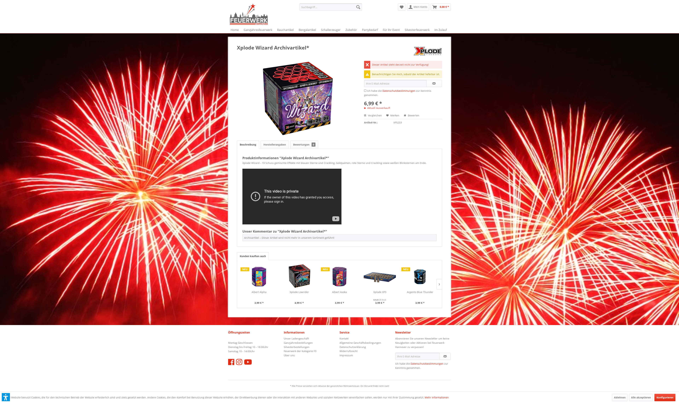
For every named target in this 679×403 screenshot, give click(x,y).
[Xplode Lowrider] (299, 276)
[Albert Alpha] (259, 276)
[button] (6, 397)
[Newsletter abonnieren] (445, 356)
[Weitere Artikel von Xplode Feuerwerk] (428, 51)
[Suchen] (358, 7)
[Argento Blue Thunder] (420, 276)
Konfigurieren (665, 397)
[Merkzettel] (401, 7)
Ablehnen (620, 397)
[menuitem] (331, 7)
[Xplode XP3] (379, 276)
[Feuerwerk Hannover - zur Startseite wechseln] (249, 14)
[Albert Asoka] (339, 276)
